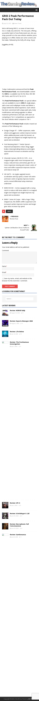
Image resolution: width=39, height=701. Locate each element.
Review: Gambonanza (18, 535)
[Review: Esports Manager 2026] (5, 325)
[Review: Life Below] (5, 336)
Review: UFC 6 (15, 503)
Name (4, 266)
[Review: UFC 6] (5, 507)
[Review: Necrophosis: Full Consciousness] (5, 528)
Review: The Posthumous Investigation (19, 343)
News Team (17, 23)
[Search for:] (19, 299)
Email (4, 272)
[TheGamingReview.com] (19, 7)
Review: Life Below (17, 332)
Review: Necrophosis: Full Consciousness (19, 525)
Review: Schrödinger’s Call (19, 513)
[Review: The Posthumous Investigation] (5, 496)
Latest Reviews (8, 305)
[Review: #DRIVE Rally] (5, 315)
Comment (5, 250)
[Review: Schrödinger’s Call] (5, 518)
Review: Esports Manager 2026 (21, 321)
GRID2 (9, 211)
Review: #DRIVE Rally (17, 310)
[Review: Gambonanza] (5, 689)
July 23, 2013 (7, 23)
